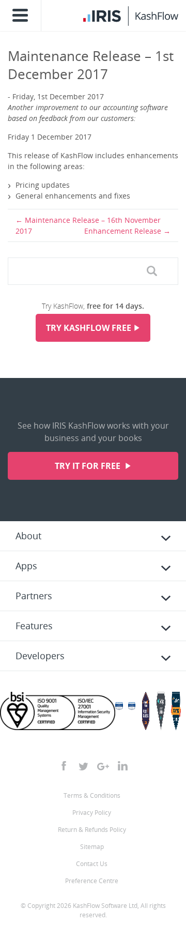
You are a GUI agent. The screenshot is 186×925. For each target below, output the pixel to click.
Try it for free (88, 466)
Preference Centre (91, 880)
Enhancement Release (122, 231)
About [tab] (28, 535)
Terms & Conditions (92, 795)
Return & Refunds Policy (92, 829)
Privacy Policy (91, 812)
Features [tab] (34, 625)
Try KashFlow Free (88, 327)
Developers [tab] (40, 655)
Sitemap (92, 846)
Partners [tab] (34, 595)
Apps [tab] (26, 565)
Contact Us (91, 863)
